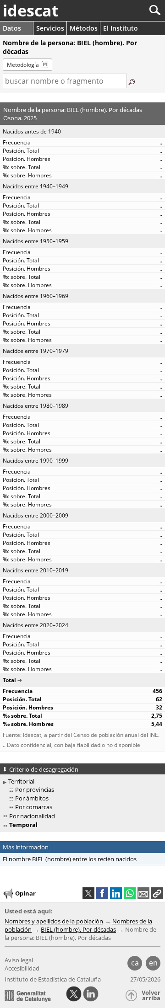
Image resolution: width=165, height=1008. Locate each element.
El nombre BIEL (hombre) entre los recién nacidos (70, 859)
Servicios (50, 28)
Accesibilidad (22, 968)
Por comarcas (33, 807)
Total (9, 680)
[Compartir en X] (88, 893)
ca (135, 963)
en (153, 963)
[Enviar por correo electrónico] (143, 893)
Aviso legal (19, 960)
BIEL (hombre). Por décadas (78, 929)
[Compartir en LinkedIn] (116, 893)
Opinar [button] (25, 893)
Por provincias (34, 789)
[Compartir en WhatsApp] (130, 893)
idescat (31, 10)
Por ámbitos (32, 798)
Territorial (21, 781)
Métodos (84, 28)
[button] (157, 893)
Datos (12, 28)
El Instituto (120, 28)
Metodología (23, 65)
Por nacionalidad (32, 816)
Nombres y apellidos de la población (54, 921)
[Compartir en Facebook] (102, 893)
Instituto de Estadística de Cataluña (53, 979)
